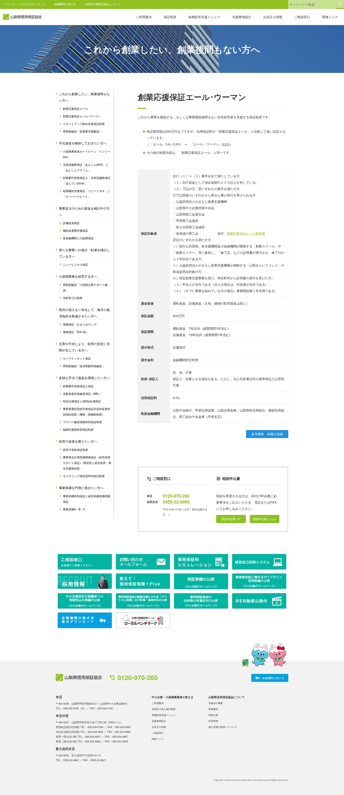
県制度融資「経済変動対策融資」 (84, 366)
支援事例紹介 (241, 17)
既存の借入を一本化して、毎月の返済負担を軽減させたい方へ (84, 312)
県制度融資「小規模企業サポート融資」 (85, 287)
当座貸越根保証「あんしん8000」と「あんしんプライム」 (85, 167)
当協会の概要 (215, 703)
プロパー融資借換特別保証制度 (82, 422)
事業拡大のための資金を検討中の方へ (84, 211)
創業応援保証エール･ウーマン (82, 116)
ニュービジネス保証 (75, 265)
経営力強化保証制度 (75, 450)
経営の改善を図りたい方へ (78, 441)
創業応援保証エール (75, 109)
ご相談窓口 (302, 17)
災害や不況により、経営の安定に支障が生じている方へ (84, 346)
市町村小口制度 (72, 298)
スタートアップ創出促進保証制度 (84, 124)
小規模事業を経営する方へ (78, 276)
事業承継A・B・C (74, 509)
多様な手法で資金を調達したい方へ (84, 377)
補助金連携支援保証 (75, 230)
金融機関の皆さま (65, 4)
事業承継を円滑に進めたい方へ (81, 487)
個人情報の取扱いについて (222, 726)
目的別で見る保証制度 (164, 709)
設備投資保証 (71, 223)
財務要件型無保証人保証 (78, 386)
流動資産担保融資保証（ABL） (82, 394)
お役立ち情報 (272, 17)
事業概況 (213, 709)
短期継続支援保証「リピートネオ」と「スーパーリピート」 (86, 193)
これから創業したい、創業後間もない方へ (84, 97)
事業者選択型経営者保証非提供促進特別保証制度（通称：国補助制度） (86, 411)
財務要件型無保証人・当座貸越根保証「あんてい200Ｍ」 (86, 180)
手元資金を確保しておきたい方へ (83, 143)
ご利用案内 (144, 17)
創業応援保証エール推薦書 (246, 233)
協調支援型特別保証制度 (78, 429)
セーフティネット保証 (77, 358)
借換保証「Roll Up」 (76, 332)
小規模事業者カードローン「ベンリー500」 (86, 154)
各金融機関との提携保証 (78, 238)
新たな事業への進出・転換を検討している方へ (84, 253)
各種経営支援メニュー (204, 17)
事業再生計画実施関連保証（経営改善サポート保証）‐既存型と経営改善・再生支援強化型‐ (87, 462)
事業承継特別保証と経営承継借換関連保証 (86, 499)
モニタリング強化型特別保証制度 (84, 476)
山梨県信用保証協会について (102, 4)
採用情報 (213, 720)
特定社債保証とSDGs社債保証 (82, 401)
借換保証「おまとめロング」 (81, 324)
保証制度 (170, 17)
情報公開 (213, 715)
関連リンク (330, 17)
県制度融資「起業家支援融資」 (82, 131)
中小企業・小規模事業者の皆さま (25, 4)
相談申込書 (230, 519)
